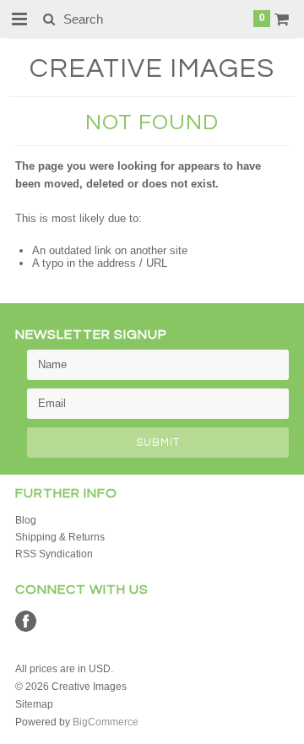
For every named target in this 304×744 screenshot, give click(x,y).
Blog (25, 520)
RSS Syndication (54, 554)
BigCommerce (105, 722)
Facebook (25, 621)
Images (152, 69)
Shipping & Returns (60, 537)
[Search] (48, 18)
